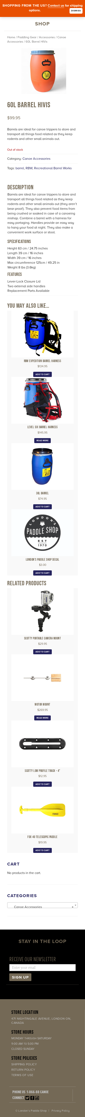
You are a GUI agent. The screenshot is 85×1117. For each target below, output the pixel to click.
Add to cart (42, 374)
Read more (42, 440)
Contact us (56, 6)
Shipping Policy (24, 1064)
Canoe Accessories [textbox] (41, 907)
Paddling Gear (27, 37)
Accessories (47, 37)
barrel (19, 168)
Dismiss (76, 11)
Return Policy (23, 1070)
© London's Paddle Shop (31, 1110)
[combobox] (42, 905)
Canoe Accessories (36, 159)
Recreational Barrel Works (53, 168)
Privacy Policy (61, 1110)
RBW (29, 168)
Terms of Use (22, 1075)
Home (11, 37)
